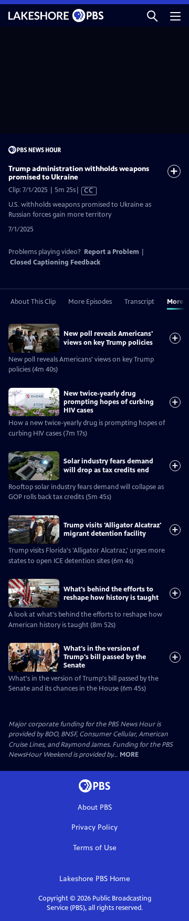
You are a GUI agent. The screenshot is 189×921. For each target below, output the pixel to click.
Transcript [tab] (139, 302)
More (129, 755)
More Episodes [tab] (90, 302)
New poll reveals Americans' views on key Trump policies (108, 338)
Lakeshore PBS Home (94, 878)
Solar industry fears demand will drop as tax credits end (108, 465)
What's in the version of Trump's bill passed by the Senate (105, 657)
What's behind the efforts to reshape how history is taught (111, 593)
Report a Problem (111, 252)
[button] (152, 15)
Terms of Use (95, 847)
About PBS (95, 807)
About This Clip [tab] (33, 302)
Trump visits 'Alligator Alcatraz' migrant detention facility (112, 529)
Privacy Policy (94, 827)
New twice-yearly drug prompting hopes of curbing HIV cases (109, 402)
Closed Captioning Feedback (55, 262)
